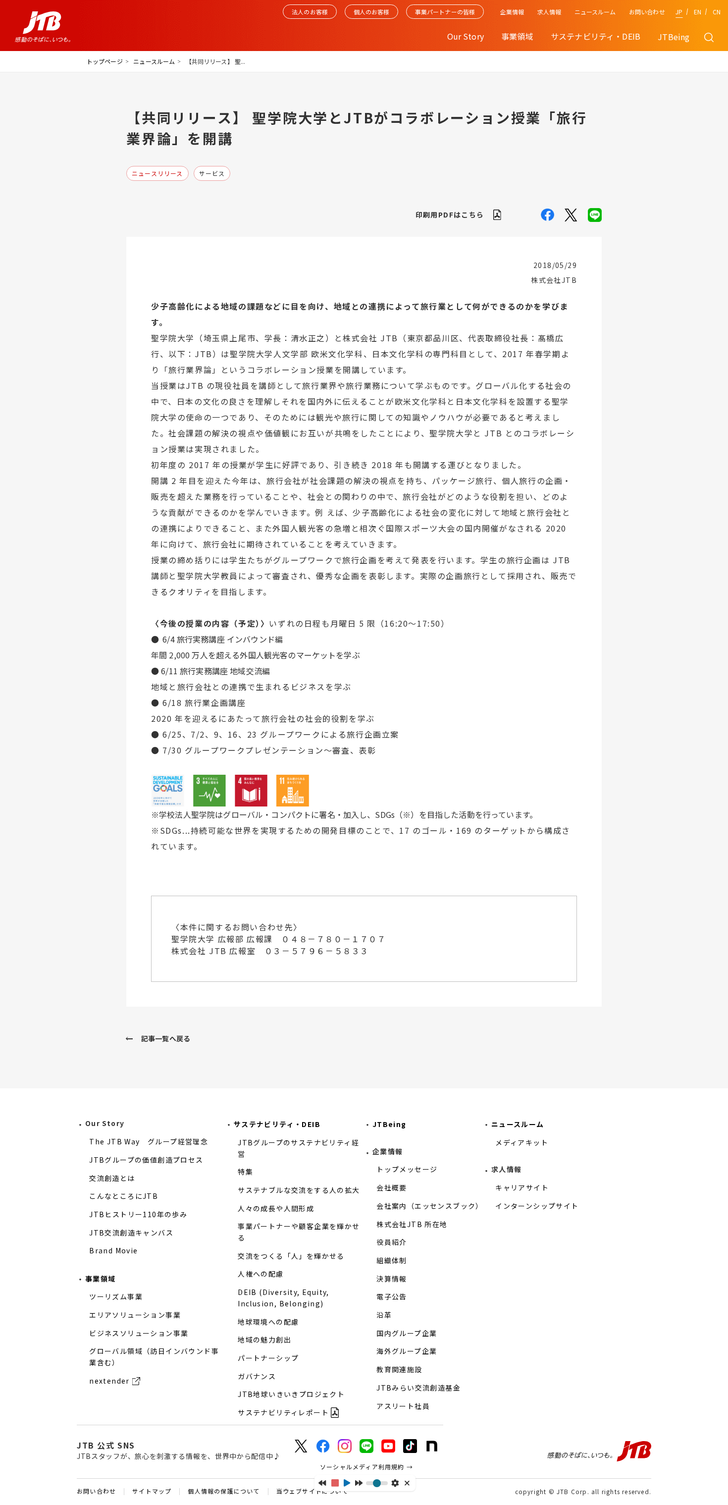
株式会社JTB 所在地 (411, 1224)
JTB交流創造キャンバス (131, 1232)
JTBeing (673, 37)
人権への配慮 (260, 1274)
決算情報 (391, 1279)
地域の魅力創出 (264, 1339)
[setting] (395, 1483)
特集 (245, 1172)
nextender (109, 1381)
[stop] (335, 1483)
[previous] (322, 1482)
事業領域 (100, 1279)
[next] (359, 1482)
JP (679, 11)
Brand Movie (113, 1250)
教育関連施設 (399, 1369)
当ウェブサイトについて (312, 1491)
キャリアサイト (522, 1187)
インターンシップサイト (536, 1206)
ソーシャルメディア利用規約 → (366, 1466)
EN (697, 11)
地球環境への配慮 (268, 1322)
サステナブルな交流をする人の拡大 (299, 1190)
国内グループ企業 (406, 1333)
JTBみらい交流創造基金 (418, 1388)
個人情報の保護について (224, 1491)
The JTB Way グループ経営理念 (148, 1141)
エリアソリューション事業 (135, 1315)
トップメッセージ (406, 1169)
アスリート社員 (403, 1406)
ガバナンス (257, 1376)
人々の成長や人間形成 (276, 1208)
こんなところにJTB (123, 1196)
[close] (408, 1483)
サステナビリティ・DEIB (277, 1124)
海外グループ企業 (406, 1351)
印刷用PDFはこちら (450, 214)
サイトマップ (151, 1491)
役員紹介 (391, 1242)
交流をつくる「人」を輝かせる (291, 1256)
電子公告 (391, 1296)
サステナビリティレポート (283, 1412)
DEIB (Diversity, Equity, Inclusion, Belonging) (283, 1297)
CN (717, 11)
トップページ (105, 61)
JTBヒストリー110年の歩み (138, 1214)
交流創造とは (112, 1178)
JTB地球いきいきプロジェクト (291, 1394)
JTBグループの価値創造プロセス (146, 1160)
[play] (347, 1483)
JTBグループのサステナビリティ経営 (298, 1148)
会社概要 (391, 1187)
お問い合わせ (647, 11)
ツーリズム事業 (116, 1296)
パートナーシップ (268, 1358)
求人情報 (549, 11)
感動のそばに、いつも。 (599, 1451)
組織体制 (391, 1260)
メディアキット (521, 1142)
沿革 (384, 1315)
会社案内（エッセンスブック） (429, 1206)
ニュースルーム (595, 11)
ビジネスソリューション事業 (138, 1333)
